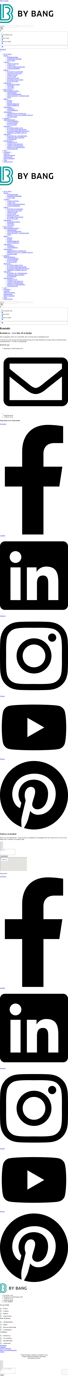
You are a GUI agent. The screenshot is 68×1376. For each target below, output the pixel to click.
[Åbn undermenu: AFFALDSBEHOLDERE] (19, 91)
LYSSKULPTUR (12, 142)
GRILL (9, 97)
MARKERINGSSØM (13, 84)
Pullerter (6, 70)
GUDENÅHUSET (12, 149)
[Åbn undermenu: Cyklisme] (10, 62)
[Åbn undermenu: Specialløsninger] (14, 141)
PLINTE (9, 102)
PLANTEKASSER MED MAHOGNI (18, 131)
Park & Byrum (5, 1318)
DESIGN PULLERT (13, 78)
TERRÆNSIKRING (9, 120)
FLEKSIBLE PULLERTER (15, 80)
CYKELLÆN (11, 65)
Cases (5, 150)
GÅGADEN (10, 88)
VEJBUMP (10, 86)
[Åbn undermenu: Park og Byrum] (13, 227)
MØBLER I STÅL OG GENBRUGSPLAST (20, 115)
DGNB (2, 1352)
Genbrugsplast (8, 112)
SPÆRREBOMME (12, 57)
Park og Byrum (8, 89)
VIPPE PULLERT (12, 75)
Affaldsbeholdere (12, 92)
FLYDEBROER (11, 139)
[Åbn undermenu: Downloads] (11, 152)
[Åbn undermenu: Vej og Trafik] (12, 54)
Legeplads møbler (12, 116)
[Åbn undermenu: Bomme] (9, 193)
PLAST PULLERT (12, 81)
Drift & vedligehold (9, 158)
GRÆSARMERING (13, 121)
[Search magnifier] (1, 28)
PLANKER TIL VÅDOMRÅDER (17, 136)
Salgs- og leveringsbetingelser (8, 1350)
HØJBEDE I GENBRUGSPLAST (17, 133)
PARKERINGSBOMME (14, 59)
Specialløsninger (8, 141)
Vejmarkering (7, 83)
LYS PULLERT (11, 76)
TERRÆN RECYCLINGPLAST (16, 113)
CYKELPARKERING (13, 68)
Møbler (6, 99)
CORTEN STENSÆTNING (15, 145)
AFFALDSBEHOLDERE (11, 91)
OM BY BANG (8, 161)
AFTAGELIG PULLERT (14, 73)
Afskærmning (7, 107)
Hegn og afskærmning (9, 1327)
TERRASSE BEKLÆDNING (15, 137)
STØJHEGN (10, 108)
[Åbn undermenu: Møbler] (8, 99)
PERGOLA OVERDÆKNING (16, 147)
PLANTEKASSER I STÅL (15, 128)
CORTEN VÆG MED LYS (15, 144)
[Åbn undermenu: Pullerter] (9, 70)
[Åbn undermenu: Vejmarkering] (12, 83)
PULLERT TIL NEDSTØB (15, 72)
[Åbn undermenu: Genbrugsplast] (12, 112)
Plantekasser (7, 126)
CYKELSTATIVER (13, 64)
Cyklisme (6, 62)
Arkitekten (6, 153)
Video (5, 160)
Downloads (7, 152)
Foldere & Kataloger (9, 155)
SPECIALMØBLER (13, 105)
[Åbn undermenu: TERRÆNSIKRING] (16, 120)
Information (3, 1345)
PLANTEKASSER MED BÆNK (16, 129)
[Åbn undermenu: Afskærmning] (12, 107)
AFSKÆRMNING (12, 110)
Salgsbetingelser (8, 157)
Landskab (6, 118)
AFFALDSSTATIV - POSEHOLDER (18, 96)
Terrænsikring (7, 1338)
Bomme (6, 55)
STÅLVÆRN (11, 60)
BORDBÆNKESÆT (13, 104)
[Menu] (0, 51)
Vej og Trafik (7, 54)
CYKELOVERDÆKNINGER (16, 67)
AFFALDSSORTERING (14, 94)
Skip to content (4, 1)
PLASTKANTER (12, 123)
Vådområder (7, 134)
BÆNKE (9, 100)
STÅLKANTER (12, 125)
